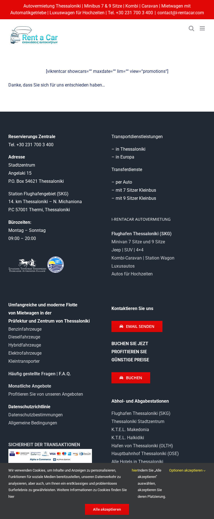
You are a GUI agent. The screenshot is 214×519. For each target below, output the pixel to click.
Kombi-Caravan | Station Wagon (142, 258)
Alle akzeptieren (107, 509)
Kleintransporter (24, 361)
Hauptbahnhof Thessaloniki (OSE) (145, 453)
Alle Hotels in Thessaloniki (137, 461)
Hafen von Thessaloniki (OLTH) (142, 445)
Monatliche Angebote (29, 386)
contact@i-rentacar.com (180, 12)
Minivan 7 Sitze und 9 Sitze (138, 241)
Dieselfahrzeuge (24, 337)
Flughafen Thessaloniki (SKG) (141, 413)
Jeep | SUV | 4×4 (127, 250)
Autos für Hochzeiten (132, 274)
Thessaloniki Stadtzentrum (137, 421)
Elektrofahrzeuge (25, 353)
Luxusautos (123, 266)
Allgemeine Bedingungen (32, 423)
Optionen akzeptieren (186, 470)
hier (135, 470)
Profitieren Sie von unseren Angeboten (45, 394)
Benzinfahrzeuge (25, 329)
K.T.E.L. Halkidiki (127, 437)
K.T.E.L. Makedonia (130, 429)
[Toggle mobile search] (191, 28)
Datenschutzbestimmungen (35, 414)
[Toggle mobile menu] (203, 28)
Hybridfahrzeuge (24, 345)
